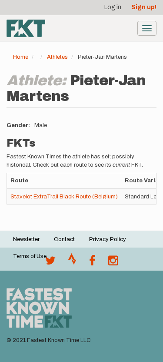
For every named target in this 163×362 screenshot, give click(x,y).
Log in (112, 7)
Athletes (57, 57)
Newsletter (26, 239)
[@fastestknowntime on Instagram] (113, 263)
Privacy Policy (107, 239)
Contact (64, 239)
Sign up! (143, 7)
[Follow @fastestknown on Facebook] (92, 263)
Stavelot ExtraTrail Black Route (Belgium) (64, 197)
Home (20, 57)
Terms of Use (30, 256)
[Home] (26, 28)
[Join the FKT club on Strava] (72, 263)
